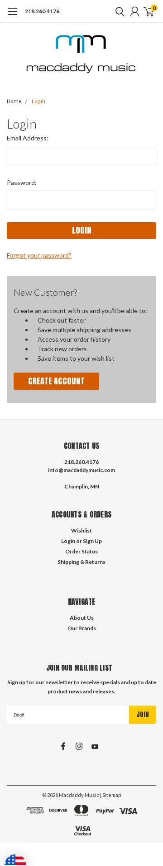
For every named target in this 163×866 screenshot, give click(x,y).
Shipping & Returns (81, 561)
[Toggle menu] (12, 16)
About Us (82, 617)
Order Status (81, 551)
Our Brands (81, 628)
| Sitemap (110, 795)
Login (38, 102)
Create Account (56, 381)
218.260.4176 (42, 11)
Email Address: (27, 138)
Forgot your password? (39, 255)
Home (14, 102)
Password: (22, 182)
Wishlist (81, 530)
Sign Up (92, 541)
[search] (118, 11)
